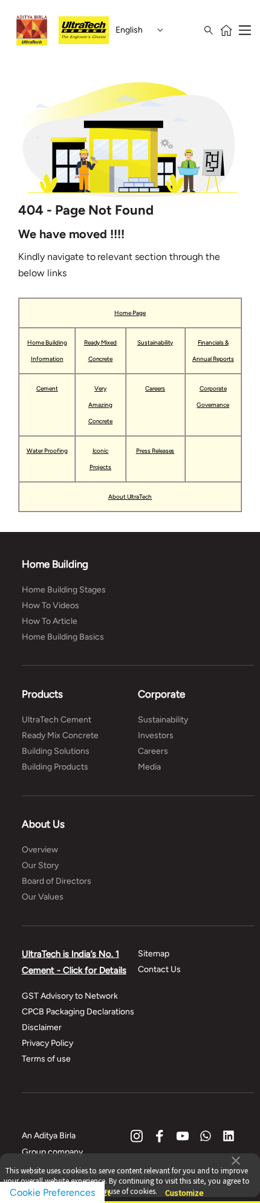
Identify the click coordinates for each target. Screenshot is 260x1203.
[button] (236, 1159)
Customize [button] (184, 1187)
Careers (155, 388)
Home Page (130, 313)
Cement (47, 388)
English (129, 30)
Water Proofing (47, 451)
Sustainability (155, 342)
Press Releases (155, 451)
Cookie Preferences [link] (52, 1192)
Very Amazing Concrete (100, 404)
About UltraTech (130, 497)
